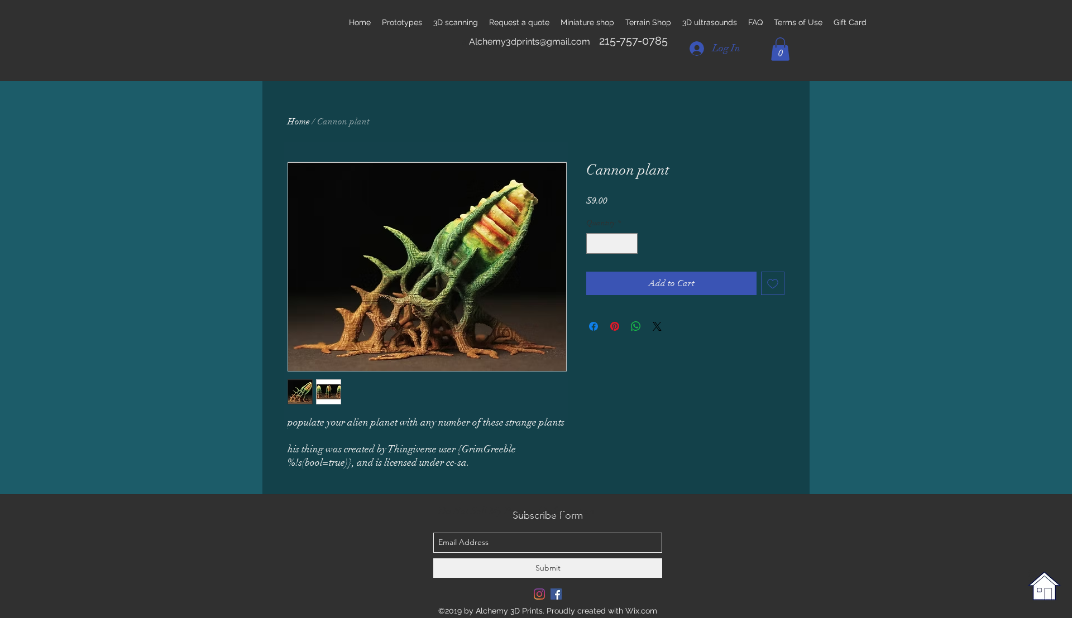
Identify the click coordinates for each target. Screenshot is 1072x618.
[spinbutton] (612, 243)
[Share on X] (657, 326)
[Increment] (629, 243)
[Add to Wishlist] (772, 283)
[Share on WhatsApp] (636, 326)
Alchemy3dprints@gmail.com (529, 41)
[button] (780, 49)
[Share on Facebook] (593, 326)
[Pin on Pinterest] (614, 326)
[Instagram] (539, 594)
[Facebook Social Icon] (556, 594)
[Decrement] (595, 243)
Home (299, 121)
